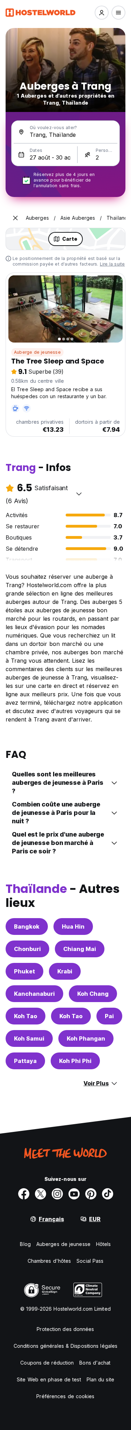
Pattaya (25, 1060)
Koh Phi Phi (75, 1060)
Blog (25, 1244)
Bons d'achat (94, 1363)
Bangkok (26, 926)
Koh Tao (25, 1016)
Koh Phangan (86, 1038)
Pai (109, 1016)
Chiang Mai (79, 948)
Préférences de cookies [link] (65, 1396)
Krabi (64, 971)
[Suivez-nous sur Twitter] (40, 1193)
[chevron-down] (79, 493)
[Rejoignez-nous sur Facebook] (23, 1193)
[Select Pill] (102, 13)
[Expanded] (15, 218)
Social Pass (90, 1261)
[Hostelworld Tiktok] (107, 1193)
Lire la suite (112, 264)
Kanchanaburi (34, 993)
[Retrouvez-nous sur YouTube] (74, 1193)
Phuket (24, 971)
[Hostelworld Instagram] (57, 1193)
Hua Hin (73, 926)
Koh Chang (93, 993)
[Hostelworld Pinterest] (90, 1193)
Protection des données (65, 1329)
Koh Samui (29, 1038)
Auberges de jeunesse (63, 1244)
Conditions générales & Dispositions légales (65, 1346)
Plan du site (100, 1379)
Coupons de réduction (47, 1363)
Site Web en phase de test (49, 1379)
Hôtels (103, 1244)
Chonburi (27, 948)
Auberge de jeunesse (37, 352)
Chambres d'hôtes (49, 1261)
